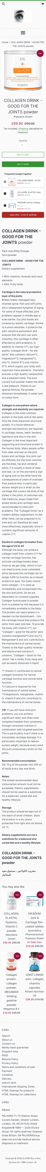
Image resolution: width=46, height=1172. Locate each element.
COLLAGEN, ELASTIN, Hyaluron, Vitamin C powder (29, 192)
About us (7, 1039)
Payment (7, 1071)
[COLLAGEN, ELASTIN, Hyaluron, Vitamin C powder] (11, 900)
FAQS (5, 1055)
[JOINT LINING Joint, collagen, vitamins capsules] (34, 961)
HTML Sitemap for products (18, 1090)
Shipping (23, 128)
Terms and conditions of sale (18, 1067)
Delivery (7, 1078)
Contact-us (8, 1043)
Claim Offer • (23, 215)
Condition (7, 1074)
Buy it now (23, 164)
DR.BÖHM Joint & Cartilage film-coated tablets (29, 202)
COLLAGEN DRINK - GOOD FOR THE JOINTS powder (29, 180)
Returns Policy (10, 1059)
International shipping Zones (18, 1086)
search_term (9, 1082)
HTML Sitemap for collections (19, 1094)
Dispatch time (10, 1051)
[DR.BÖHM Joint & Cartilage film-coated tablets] (34, 900)
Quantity (23, 140)
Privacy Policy (10, 1063)
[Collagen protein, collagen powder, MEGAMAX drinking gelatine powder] (11, 961)
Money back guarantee (15, 1047)
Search (6, 1035)
